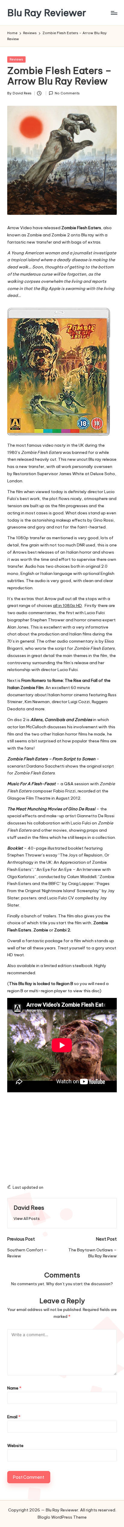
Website (15, 1445)
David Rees (29, 1207)
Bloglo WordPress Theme (62, 1517)
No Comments (67, 93)
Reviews (16, 59)
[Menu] (114, 12)
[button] (27, 1218)
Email (13, 1416)
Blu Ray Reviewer (46, 12)
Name (14, 1388)
